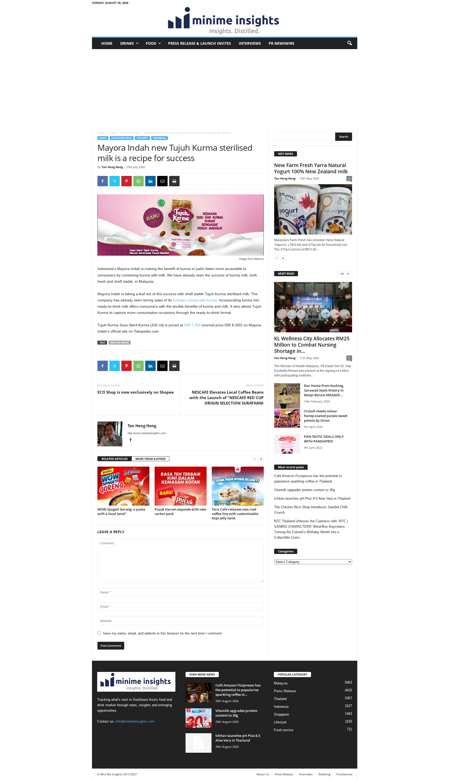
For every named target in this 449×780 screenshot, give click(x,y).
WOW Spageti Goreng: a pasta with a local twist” (121, 511)
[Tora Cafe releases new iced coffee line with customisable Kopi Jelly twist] (238, 486)
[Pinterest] (126, 181)
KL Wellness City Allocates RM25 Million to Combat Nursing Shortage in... (311, 344)
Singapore (281, 714)
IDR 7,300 (192, 325)
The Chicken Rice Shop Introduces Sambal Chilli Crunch (310, 509)
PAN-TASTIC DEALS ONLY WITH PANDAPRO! (324, 439)
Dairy (113, 133)
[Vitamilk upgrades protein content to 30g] (199, 718)
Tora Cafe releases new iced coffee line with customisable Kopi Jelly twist (235, 513)
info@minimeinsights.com (135, 721)
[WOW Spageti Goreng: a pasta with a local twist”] (123, 486)
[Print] (174, 181)
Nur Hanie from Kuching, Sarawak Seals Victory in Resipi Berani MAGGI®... (324, 390)
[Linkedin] (150, 181)
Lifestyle (280, 722)
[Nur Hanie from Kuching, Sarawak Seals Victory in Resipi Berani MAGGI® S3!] (287, 402)
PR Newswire (281, 43)
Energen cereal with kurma (195, 300)
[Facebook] (102, 181)
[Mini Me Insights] (224, 21)
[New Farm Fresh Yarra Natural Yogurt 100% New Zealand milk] (313, 209)
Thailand (280, 699)
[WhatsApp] (138, 181)
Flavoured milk (130, 133)
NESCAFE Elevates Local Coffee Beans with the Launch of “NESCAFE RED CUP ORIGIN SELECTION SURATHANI (226, 397)
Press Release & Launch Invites (199, 43)
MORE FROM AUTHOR (150, 459)
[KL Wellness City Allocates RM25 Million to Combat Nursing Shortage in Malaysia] (313, 307)
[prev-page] (254, 459)
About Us (262, 774)
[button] (349, 43)
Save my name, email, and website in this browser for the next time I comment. (163, 633)
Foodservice (344, 774)
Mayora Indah (119, 342)
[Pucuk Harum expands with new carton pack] (181, 486)
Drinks (127, 43)
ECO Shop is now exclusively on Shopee (135, 392)
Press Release (285, 691)
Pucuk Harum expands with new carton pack (180, 511)
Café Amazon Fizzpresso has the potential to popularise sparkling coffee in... (238, 690)
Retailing (324, 774)
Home (107, 43)
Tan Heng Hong (112, 167)
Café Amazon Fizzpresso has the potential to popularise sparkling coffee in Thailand (308, 478)
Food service (283, 730)
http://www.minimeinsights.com (147, 433)
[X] (114, 181)
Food (151, 43)
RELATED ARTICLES (115, 459)
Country (142, 138)
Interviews (250, 43)
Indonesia (159, 138)
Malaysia (280, 683)
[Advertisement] (224, 88)
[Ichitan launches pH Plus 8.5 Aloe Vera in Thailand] (199, 743)
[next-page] (261, 459)
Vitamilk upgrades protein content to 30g (304, 490)
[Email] (162, 181)
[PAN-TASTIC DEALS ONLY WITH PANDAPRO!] (287, 444)
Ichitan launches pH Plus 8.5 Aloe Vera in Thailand (312, 498)
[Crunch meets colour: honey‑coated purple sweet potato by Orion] (287, 418)
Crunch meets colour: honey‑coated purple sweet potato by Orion (325, 416)
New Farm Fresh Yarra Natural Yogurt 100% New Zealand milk (311, 168)
